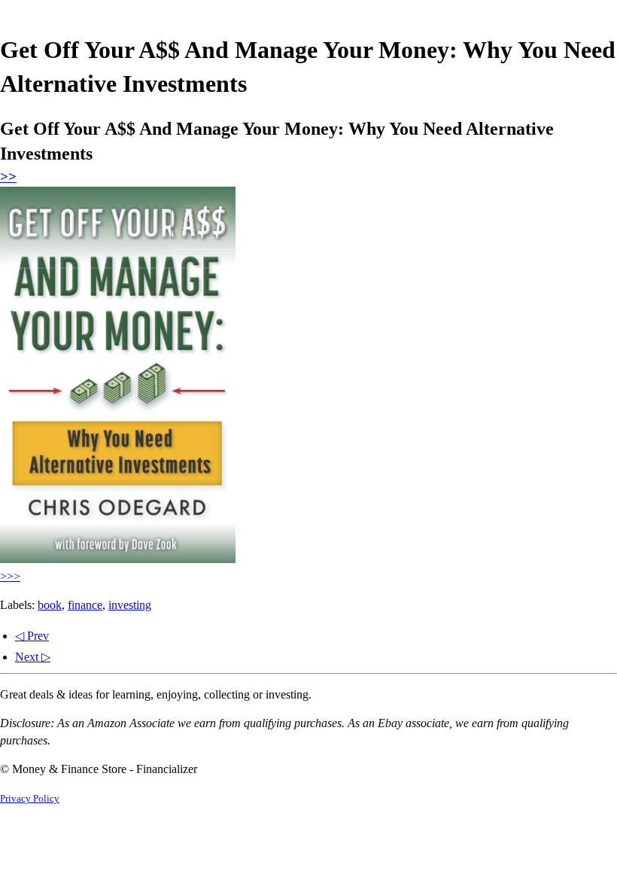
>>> (10, 576)
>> (8, 176)
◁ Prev (32, 635)
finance (85, 604)
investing (129, 604)
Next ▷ (32, 656)
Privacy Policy (29, 798)
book (50, 604)
